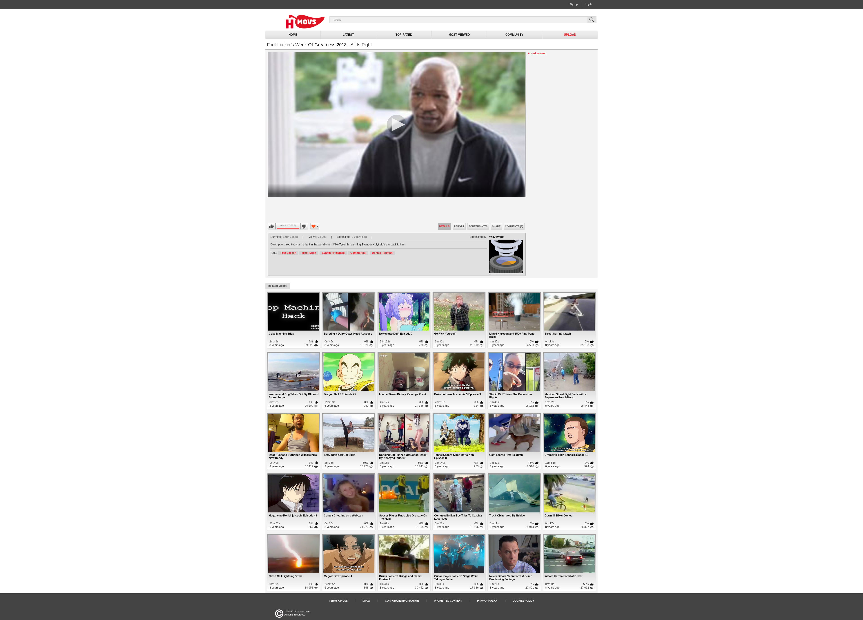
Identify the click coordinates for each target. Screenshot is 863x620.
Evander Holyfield (333, 252)
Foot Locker (288, 252)
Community (514, 34)
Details (444, 226)
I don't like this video (304, 226)
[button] (397, 125)
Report (459, 226)
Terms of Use (338, 600)
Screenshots (478, 226)
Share (496, 226)
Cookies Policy (523, 600)
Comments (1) (514, 226)
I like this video (272, 226)
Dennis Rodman (382, 252)
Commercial (358, 252)
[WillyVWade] (506, 256)
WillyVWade (496, 236)
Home (293, 34)
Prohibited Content (448, 600)
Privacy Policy (487, 600)
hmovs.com (303, 611)
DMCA (366, 600)
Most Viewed (459, 34)
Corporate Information (402, 600)
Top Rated (404, 34)
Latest (348, 34)
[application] (396, 124)
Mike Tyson (309, 252)
